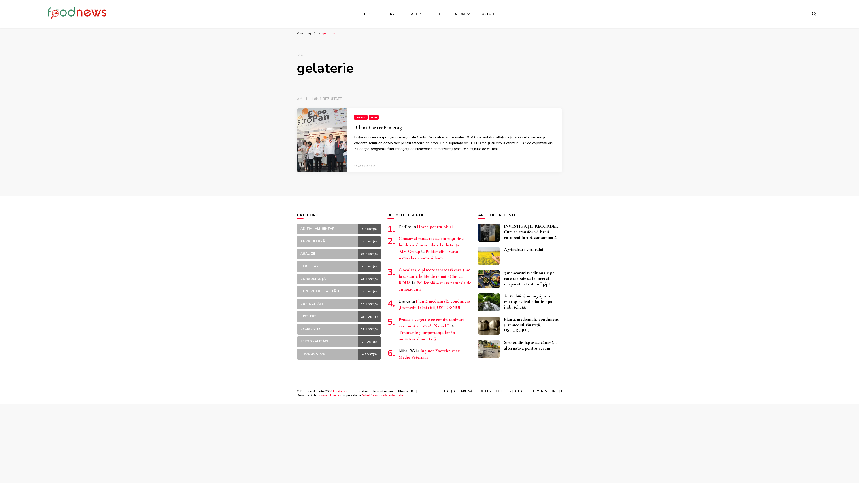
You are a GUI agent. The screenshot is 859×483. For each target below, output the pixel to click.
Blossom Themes (329, 395)
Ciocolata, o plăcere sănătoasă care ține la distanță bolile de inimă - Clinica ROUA (434, 276)
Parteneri (418, 14)
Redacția (448, 391)
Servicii (393, 14)
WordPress (370, 395)
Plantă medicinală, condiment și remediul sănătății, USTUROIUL (531, 325)
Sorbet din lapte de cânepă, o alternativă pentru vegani (531, 345)
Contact (487, 14)
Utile (440, 14)
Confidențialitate (391, 395)
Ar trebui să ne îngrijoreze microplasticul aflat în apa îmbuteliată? (528, 301)
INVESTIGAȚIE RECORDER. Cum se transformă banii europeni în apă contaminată (531, 232)
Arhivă (466, 391)
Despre (370, 14)
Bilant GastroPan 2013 (378, 127)
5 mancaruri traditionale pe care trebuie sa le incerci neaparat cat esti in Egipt (529, 278)
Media (460, 14)
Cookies (484, 391)
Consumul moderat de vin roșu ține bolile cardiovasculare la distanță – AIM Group (431, 245)
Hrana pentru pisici (435, 226)
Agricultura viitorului (523, 249)
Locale (361, 117)
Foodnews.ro (342, 391)
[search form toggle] (814, 14)
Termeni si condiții (546, 391)
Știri (373, 117)
